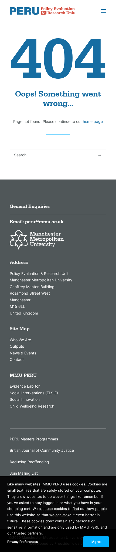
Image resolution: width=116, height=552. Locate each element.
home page (93, 121)
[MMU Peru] (42, 11)
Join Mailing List (24, 473)
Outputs (17, 346)
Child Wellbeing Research (32, 406)
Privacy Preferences (22, 542)
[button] (103, 11)
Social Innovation (25, 399)
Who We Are (20, 339)
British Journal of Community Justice (42, 450)
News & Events (23, 353)
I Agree (96, 542)
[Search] (58, 155)
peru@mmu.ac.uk (44, 222)
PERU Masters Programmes (34, 439)
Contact (17, 359)
